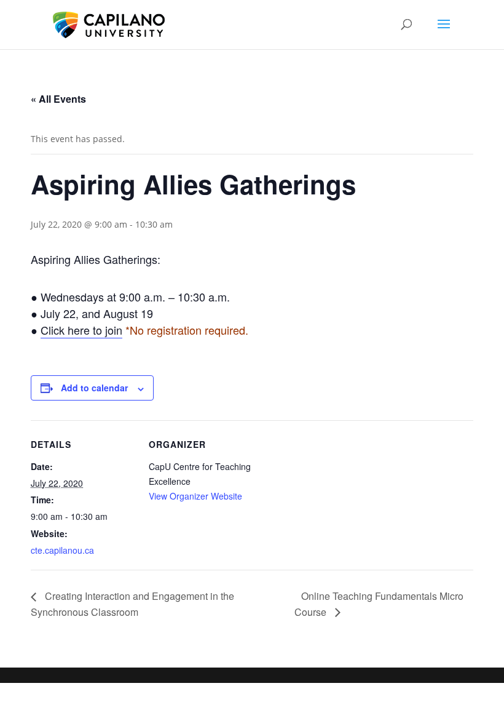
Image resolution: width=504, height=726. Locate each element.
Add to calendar (94, 387)
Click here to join (81, 330)
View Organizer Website (195, 496)
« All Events (58, 99)
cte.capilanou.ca (62, 550)
